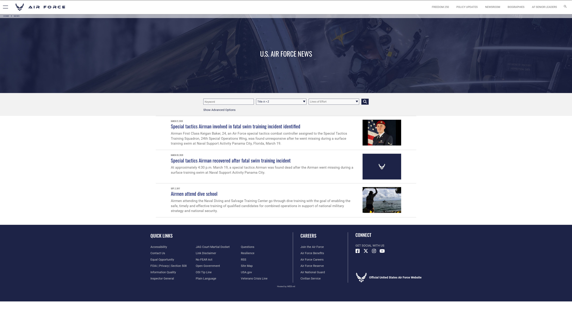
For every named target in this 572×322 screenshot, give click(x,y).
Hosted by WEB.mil (286, 286)
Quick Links (161, 235)
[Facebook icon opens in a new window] (357, 251)
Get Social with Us (369, 245)
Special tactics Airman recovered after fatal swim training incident (231, 160)
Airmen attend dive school (194, 193)
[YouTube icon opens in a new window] (382, 251)
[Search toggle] (565, 7)
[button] (5, 7)
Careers (308, 235)
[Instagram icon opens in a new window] (374, 251)
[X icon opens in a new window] (366, 251)
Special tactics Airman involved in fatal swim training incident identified (235, 126)
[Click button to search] (365, 102)
